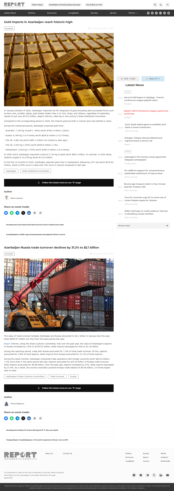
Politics (128, 453)
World (163, 453)
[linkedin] (164, 13)
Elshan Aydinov (16, 198)
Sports (145, 457)
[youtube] (168, 13)
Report (7, 344)
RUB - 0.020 (129, 78)
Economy (129, 457)
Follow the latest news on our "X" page (61, 182)
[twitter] (160, 13)
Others (131, 13)
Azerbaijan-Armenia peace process (64, 5)
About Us (49, 453)
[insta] (152, 13)
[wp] (12, 213)
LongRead (129, 461)
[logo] (14, 4)
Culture (146, 461)
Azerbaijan (11, 171)
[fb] (148, 13)
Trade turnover (57, 376)
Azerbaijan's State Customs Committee (25, 376)
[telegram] (156, 13)
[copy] (40, 213)
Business (9, 28)
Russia (73, 376)
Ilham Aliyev (37, 5)
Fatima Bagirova (17, 404)
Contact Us (67, 453)
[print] (35, 213)
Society (146, 453)
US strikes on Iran (94, 5)
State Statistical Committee (35, 171)
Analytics (164, 457)
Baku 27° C (154, 78)
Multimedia (165, 461)
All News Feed (124, 226)
